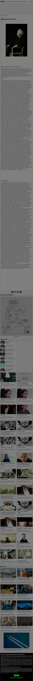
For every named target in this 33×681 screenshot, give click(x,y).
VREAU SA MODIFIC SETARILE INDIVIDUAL (16, 677)
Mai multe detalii (6, 658)
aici (28, 662)
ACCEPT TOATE (16, 675)
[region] (16, 667)
